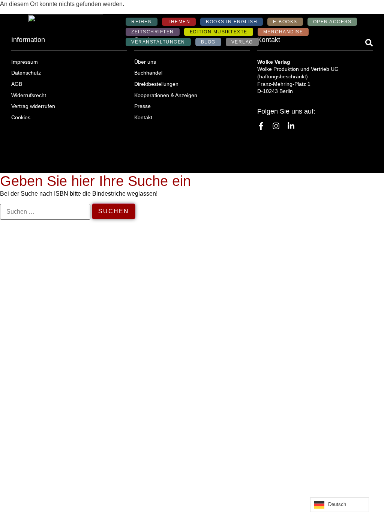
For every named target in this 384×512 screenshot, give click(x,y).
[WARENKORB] (364, 9)
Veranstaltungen (158, 42)
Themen (179, 21)
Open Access (332, 21)
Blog (208, 42)
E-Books (285, 21)
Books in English (231, 21)
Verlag (242, 42)
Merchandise (283, 31)
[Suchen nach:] (45, 212)
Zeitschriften (152, 31)
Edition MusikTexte (219, 31)
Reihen (141, 21)
